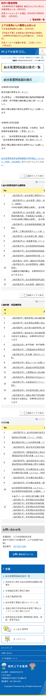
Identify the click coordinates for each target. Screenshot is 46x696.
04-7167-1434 (19, 546)
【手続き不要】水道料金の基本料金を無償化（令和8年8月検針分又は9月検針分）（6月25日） (22, 36)
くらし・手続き (12, 57)
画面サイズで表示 (35, 176)
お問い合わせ (6, 653)
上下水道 (21, 57)
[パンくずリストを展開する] (42, 57)
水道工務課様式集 (13, 596)
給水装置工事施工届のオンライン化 (21, 602)
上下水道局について (9, 658)
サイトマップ (6, 648)
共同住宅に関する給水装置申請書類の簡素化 (23, 583)
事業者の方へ (30, 57)
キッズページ (19, 639)
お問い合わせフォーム (23, 554)
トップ (3, 57)
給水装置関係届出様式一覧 (17, 576)
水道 (7, 569)
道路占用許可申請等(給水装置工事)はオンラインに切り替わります (23, 609)
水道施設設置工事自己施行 (17, 591)
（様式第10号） (18, 345)
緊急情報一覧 (38, 19)
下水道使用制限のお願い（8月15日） (18, 29)
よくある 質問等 (20, 629)
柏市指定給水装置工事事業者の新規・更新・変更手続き (23, 618)
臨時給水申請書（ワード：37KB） (27, 437)
